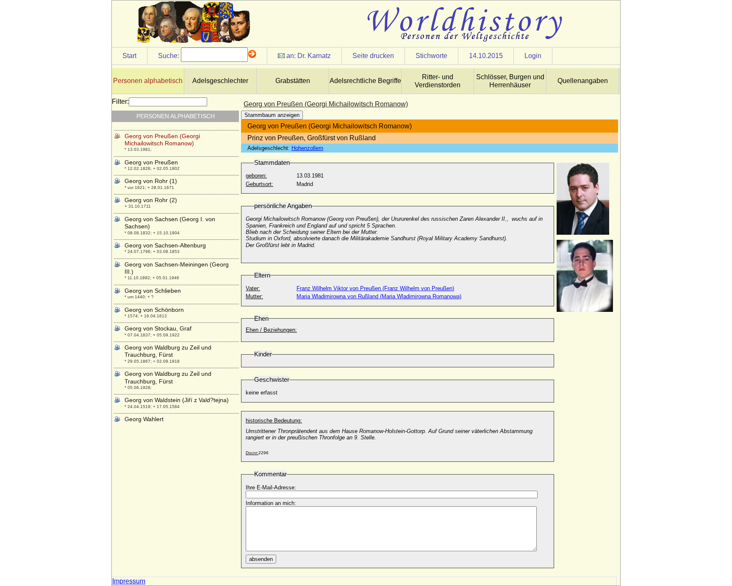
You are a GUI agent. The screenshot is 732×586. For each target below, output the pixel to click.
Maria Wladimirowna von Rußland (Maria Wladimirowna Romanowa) (379, 296)
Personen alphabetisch (148, 80)
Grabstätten (292, 80)
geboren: (256, 175)
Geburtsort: (259, 184)
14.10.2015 (486, 55)
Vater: (253, 288)
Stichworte (431, 55)
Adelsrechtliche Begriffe (365, 80)
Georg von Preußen (151, 162)
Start (129, 55)
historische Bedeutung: (274, 420)
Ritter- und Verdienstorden (437, 81)
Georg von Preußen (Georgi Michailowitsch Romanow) (162, 140)
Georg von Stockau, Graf (158, 328)
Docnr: (252, 452)
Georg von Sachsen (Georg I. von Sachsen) (170, 223)
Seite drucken (373, 55)
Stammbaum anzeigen (271, 115)
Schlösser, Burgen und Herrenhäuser (510, 81)
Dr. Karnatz (314, 55)
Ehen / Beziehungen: (271, 330)
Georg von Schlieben (153, 290)
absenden (261, 559)
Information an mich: (271, 503)
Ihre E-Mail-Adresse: (271, 487)
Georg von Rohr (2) (151, 200)
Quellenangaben (582, 80)
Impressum (128, 581)
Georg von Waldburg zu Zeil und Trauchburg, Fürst (168, 351)
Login (532, 55)
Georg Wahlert (144, 419)
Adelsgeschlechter (220, 80)
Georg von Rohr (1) (151, 181)
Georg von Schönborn (154, 309)
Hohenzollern (307, 148)
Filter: (120, 101)
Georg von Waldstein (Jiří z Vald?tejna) (177, 400)
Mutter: (254, 296)
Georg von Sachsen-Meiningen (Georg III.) (177, 268)
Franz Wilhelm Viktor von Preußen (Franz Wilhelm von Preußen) (375, 288)
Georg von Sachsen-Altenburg (165, 245)
